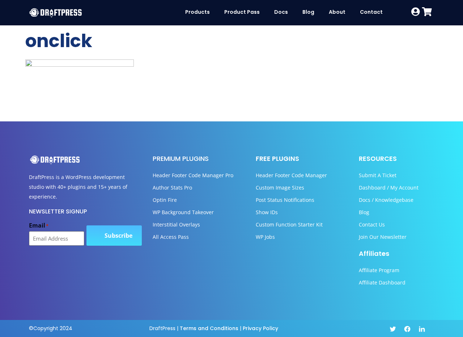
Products (197, 12)
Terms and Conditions (209, 328)
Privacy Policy (260, 328)
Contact (371, 12)
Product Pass (242, 12)
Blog (308, 12)
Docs (281, 12)
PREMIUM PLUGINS (181, 158)
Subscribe (118, 236)
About (337, 12)
